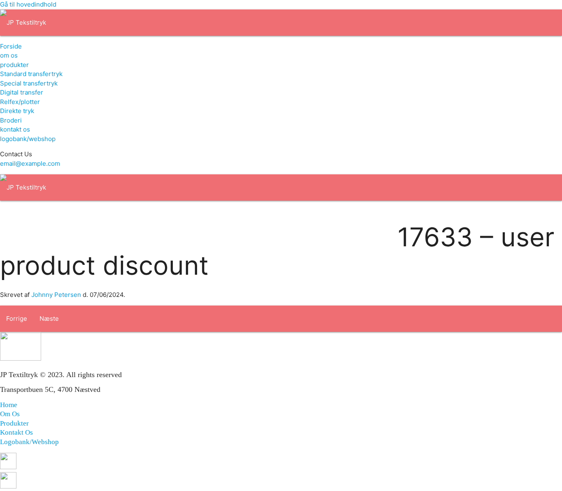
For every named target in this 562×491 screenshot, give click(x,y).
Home (8, 405)
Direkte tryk (17, 111)
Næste (49, 318)
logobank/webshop (28, 139)
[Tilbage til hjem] (23, 22)
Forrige (16, 318)
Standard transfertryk (31, 74)
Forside (11, 46)
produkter (14, 65)
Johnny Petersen (56, 295)
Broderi (11, 120)
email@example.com (30, 163)
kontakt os (15, 129)
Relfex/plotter (20, 102)
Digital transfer (21, 92)
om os (9, 55)
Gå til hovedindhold (28, 4)
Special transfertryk (29, 83)
